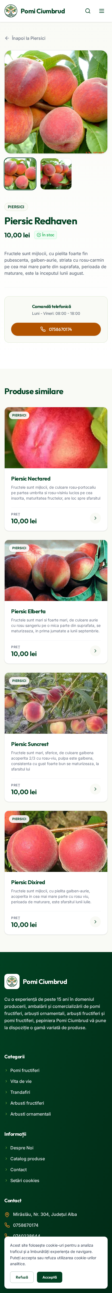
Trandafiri (20, 1092)
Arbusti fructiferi (27, 1103)
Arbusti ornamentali (30, 1114)
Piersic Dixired (28, 882)
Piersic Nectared (30, 478)
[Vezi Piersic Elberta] (95, 650)
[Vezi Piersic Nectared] (95, 518)
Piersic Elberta (28, 611)
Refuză (22, 1277)
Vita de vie (21, 1081)
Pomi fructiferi (24, 1070)
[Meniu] (102, 11)
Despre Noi (21, 1147)
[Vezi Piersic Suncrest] (95, 789)
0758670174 (60, 329)
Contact (18, 1169)
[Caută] (88, 11)
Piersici (16, 206)
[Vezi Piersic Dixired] (95, 921)
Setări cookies (24, 1180)
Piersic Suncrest (29, 744)
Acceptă (49, 1277)
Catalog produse (27, 1158)
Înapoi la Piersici (28, 38)
